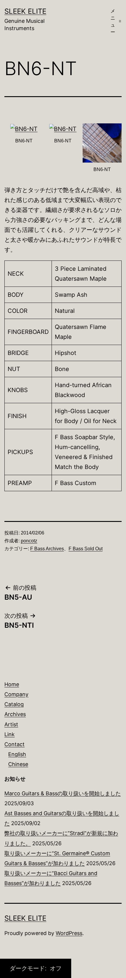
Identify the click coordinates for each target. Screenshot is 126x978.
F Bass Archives (47, 548)
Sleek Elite (25, 11)
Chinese (18, 764)
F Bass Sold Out (86, 548)
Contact (14, 744)
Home (11, 684)
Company (16, 694)
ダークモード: (29, 968)
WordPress (69, 933)
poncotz (29, 540)
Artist (11, 724)
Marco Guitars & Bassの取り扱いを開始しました (62, 793)
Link (9, 734)
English (17, 754)
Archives (15, 714)
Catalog (14, 704)
